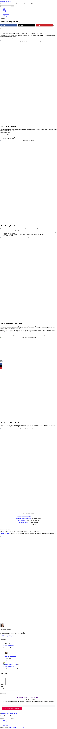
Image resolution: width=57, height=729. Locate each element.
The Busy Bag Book (4, 533)
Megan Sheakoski (11, 653)
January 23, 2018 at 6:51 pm (8, 645)
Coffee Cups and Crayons (5, 1)
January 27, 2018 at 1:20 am (8, 666)
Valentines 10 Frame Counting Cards (23, 518)
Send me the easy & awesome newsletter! (12, 708)
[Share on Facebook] (1, 364)
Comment (2, 684)
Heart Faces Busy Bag (23, 522)
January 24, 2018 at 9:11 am (10, 656)
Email (2, 688)
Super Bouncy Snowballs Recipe (7, 635)
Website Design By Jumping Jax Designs (17, 727)
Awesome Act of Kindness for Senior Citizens (9, 636)
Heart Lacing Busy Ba (22, 520)
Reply (4, 649)
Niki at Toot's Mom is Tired (11, 664)
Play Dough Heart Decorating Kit (24, 516)
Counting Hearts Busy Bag (24, 524)
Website (2, 690)
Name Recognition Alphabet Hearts (24, 527)
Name (2, 686)
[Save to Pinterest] (1, 368)
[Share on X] (1, 366)
